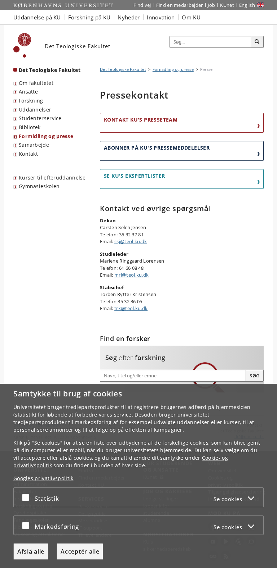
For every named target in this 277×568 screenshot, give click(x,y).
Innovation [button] (161, 17)
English (247, 5)
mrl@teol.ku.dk (131, 275)
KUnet (227, 5)
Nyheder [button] (129, 17)
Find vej (142, 5)
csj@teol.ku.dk (130, 241)
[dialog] (138, 476)
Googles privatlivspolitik (43, 478)
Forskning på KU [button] (89, 17)
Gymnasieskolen (39, 186)
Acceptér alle (80, 551)
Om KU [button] (191, 17)
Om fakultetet (36, 82)
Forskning (31, 100)
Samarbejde (34, 144)
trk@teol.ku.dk (131, 308)
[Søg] (257, 42)
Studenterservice (40, 118)
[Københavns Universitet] (22, 45)
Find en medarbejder (179, 5)
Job (211, 5)
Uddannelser (35, 109)
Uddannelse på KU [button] (37, 17)
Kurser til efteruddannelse (52, 177)
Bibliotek (30, 127)
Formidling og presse (46, 136)
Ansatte (28, 91)
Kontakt (28, 153)
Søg (255, 375)
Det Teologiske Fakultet (49, 70)
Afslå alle (30, 551)
